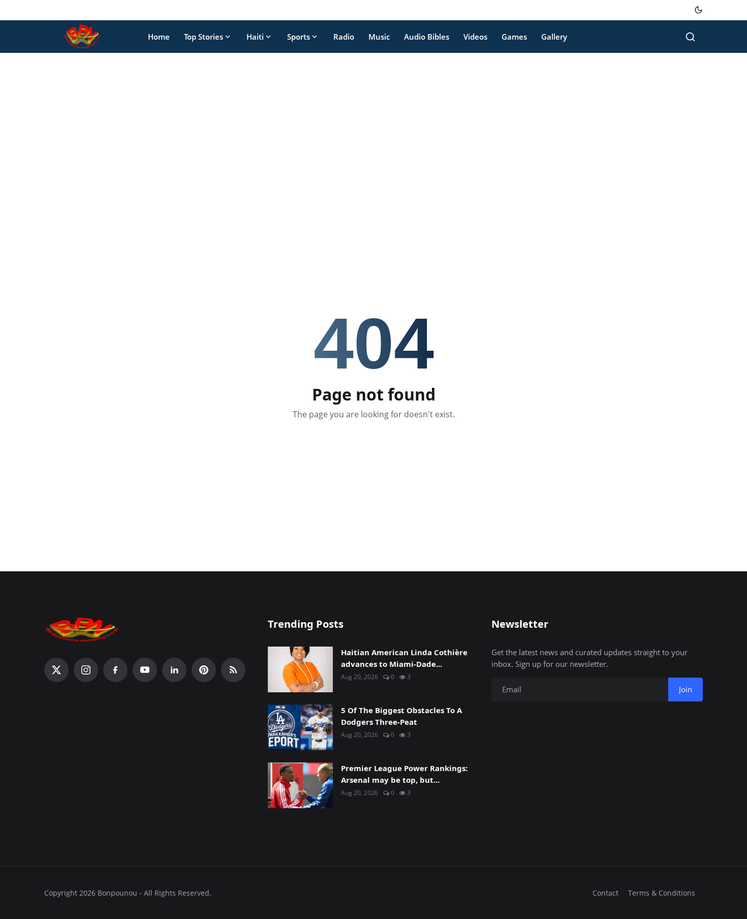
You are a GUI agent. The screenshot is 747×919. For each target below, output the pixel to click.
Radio (343, 37)
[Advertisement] (373, 136)
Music (379, 37)
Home (159, 37)
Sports (298, 37)
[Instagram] (86, 670)
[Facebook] (115, 670)
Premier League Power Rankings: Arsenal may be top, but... (404, 774)
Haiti (255, 37)
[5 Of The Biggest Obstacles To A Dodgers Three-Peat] (300, 727)
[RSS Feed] (233, 670)
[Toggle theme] (698, 10)
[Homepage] (82, 36)
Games (514, 37)
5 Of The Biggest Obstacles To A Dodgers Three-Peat (401, 716)
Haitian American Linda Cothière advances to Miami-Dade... (404, 658)
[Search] (690, 36)
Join (685, 689)
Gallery (554, 37)
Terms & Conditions (661, 893)
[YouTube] (145, 670)
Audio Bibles (426, 37)
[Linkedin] (174, 670)
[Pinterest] (204, 670)
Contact (605, 893)
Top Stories (203, 37)
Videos (475, 37)
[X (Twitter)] (56, 670)
